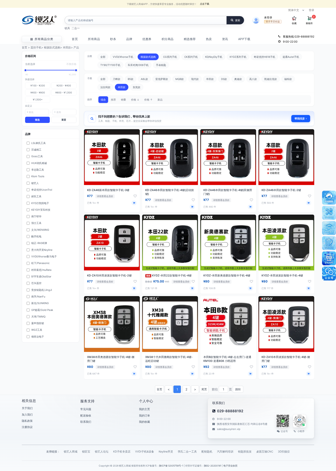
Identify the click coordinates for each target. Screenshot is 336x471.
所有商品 (94, 39)
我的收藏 (144, 421)
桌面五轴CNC (264, 451)
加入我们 (27, 414)
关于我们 (27, 408)
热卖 (209, 39)
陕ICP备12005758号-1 (171, 465)
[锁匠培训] (329, 228)
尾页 (204, 389)
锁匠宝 (86, 451)
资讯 (225, 39)
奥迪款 (238, 79)
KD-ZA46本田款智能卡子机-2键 (281, 190)
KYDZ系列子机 (238, 56)
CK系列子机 (191, 56)
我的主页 (144, 409)
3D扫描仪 (284, 451)
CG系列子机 (170, 56)
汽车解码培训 (225, 451)
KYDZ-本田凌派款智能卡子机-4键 (282, 275)
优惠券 (146, 39)
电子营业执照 (230, 465)
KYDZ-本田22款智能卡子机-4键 (169, 275)
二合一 (76, 28)
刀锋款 (116, 79)
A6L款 (144, 79)
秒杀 (113, 39)
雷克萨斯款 (161, 79)
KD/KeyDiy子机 (213, 56)
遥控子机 (36, 47)
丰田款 (210, 79)
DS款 (224, 79)
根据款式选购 (52, 47)
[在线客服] (329, 198)
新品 (160, 99)
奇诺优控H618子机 (264, 56)
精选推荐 (190, 39)
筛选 (37, 119)
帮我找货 (300, 118)
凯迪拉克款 (270, 79)
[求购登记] (329, 243)
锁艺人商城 (70, 451)
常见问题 (85, 409)
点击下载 (204, 3)
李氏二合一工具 (187, 451)
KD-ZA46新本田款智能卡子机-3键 (108, 190)
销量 (123, 99)
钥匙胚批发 (245, 451)
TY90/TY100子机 (110, 65)
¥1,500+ (38, 99)
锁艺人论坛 (101, 451)
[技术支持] (329, 213)
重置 (63, 119)
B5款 (130, 79)
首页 (75, 39)
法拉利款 (105, 87)
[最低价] (25, 70)
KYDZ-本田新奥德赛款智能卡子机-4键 (226, 275)
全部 (102, 56)
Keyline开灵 (166, 451)
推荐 (113, 99)
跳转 (238, 389)
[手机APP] (329, 258)
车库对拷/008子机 (138, 65)
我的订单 (144, 415)
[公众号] (329, 274)
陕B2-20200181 (212, 465)
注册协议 (27, 427)
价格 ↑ (148, 99)
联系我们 (85, 421)
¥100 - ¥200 (38, 85)
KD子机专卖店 (121, 451)
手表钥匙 (161, 65)
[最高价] (76, 70)
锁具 (67, 28)
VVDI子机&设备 (144, 451)
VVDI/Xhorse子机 (123, 56)
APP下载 (244, 39)
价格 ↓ (135, 99)
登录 (311, 10)
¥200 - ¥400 (64, 85)
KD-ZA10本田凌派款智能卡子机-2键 (109, 275)
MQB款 (179, 79)
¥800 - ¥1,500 (63, 92)
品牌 (129, 39)
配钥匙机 (206, 451)
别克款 (136, 87)
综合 (103, 99)
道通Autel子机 (291, 56)
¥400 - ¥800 (38, 92)
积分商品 (168, 39)
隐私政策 (27, 420)
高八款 (253, 79)
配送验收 (85, 415)
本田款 (67, 47)
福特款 (288, 79)
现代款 (195, 79)
